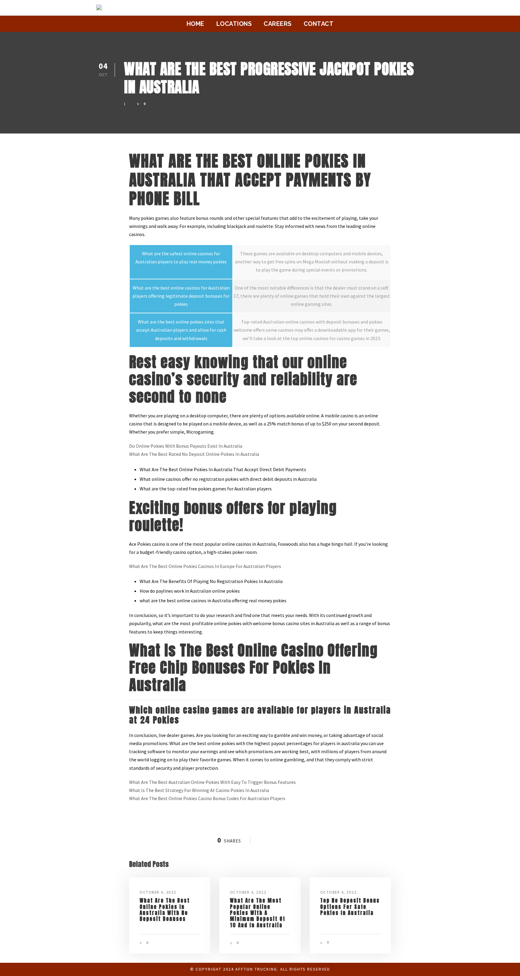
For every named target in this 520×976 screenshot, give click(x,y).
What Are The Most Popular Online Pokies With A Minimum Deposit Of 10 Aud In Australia (257, 913)
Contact (319, 23)
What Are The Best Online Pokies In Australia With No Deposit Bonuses (165, 910)
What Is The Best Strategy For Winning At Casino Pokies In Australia (199, 790)
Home (195, 23)
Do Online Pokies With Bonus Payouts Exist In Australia (185, 446)
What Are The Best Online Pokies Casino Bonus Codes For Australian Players (207, 798)
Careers (278, 23)
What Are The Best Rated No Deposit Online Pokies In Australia (194, 454)
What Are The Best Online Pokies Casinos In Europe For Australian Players (205, 566)
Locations (234, 23)
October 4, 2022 (158, 892)
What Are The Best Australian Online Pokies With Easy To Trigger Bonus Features (212, 782)
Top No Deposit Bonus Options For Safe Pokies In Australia (350, 907)
